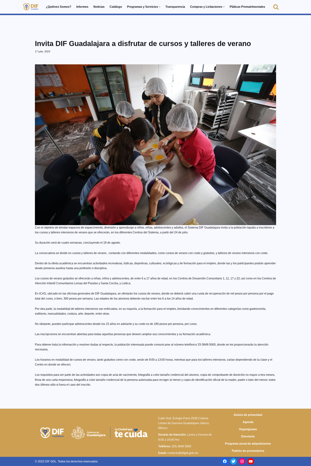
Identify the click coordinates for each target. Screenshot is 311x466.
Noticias (99, 6)
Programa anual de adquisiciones (248, 443)
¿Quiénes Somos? (58, 6)
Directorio (248, 436)
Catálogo (116, 6)
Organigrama (248, 429)
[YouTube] (250, 461)
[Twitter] (233, 461)
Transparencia (175, 6)
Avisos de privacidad (248, 414)
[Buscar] (276, 7)
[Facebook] (225, 461)
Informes (82, 6)
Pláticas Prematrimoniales (247, 6)
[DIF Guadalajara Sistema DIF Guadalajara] (31, 6)
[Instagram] (242, 461)
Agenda (248, 422)
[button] (159, 7)
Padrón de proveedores (248, 450)
